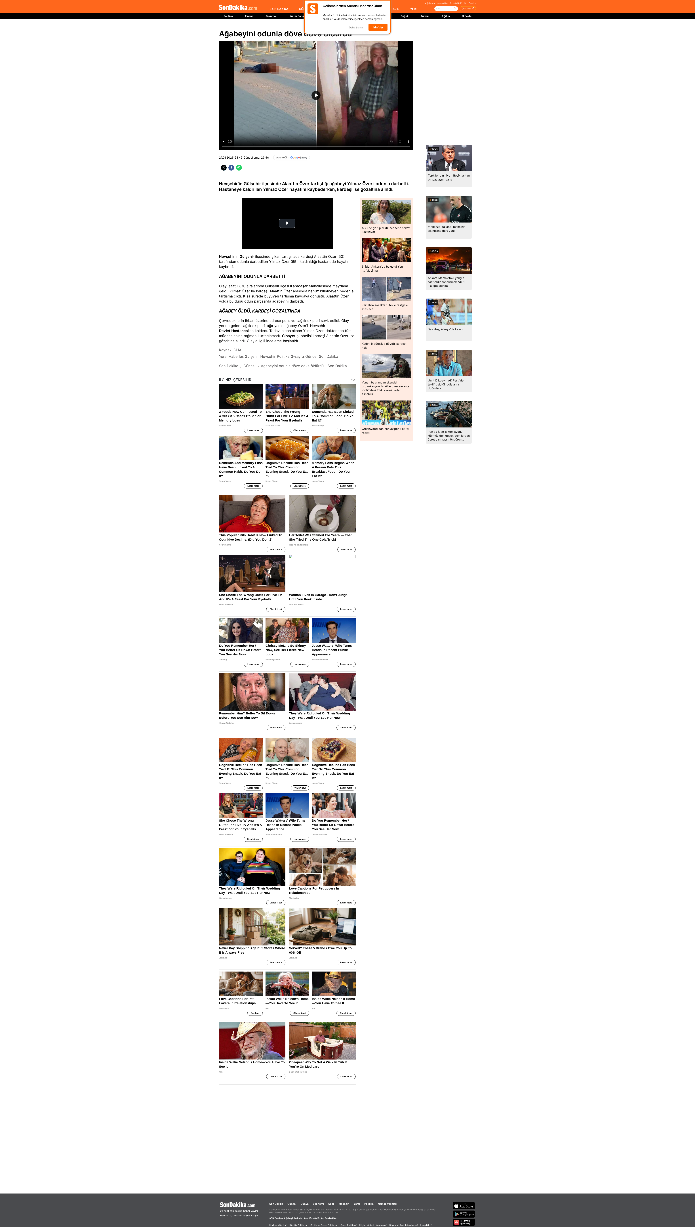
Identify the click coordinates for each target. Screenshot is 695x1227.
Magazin (344, 1203)
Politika (228, 16)
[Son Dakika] (238, 8)
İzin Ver (378, 27)
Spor (331, 1203)
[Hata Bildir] (426, 1225)
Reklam (237, 1215)
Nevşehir (227, 256)
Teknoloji (271, 16)
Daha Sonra (356, 27)
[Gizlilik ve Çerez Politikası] (324, 1225)
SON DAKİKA (279, 9)
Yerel (357, 1203)
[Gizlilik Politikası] (298, 1225)
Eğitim (446, 16)
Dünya (305, 1203)
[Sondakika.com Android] (464, 1214)
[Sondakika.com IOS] (464, 1205)
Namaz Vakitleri (387, 1203)
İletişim (246, 1215)
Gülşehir (247, 256)
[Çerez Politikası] (348, 1225)
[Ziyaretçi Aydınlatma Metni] (403, 1225)
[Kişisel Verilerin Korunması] (373, 1225)
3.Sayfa (466, 16)
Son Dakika (276, 1203)
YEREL (414, 9)
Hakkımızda (226, 1215)
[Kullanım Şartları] (278, 1225)
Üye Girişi (466, 8)
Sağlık (404, 16)
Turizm (425, 16)
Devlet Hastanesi (234, 331)
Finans (249, 16)
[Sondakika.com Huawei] (464, 1222)
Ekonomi (318, 1203)
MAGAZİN (392, 9)
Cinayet (289, 336)
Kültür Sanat (297, 16)
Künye (254, 1215)
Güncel (291, 1203)
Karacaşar (299, 286)
